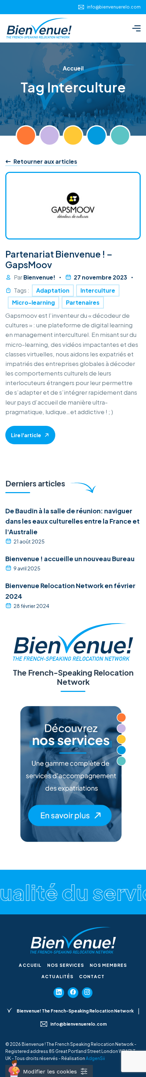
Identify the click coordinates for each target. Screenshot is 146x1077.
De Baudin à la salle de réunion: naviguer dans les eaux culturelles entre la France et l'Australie (72, 521)
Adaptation (52, 290)
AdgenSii (95, 1058)
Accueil (30, 965)
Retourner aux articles (44, 161)
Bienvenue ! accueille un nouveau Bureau (70, 558)
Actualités (57, 976)
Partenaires (83, 302)
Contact (92, 976)
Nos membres (108, 965)
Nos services (65, 965)
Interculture (97, 290)
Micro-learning (33, 302)
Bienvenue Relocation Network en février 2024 (70, 590)
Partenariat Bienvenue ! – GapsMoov (58, 259)
